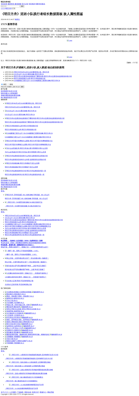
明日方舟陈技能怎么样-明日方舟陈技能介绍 (29, 78)
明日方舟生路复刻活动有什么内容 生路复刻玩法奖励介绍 (25, 230)
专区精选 (31, 4)
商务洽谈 (28, 392)
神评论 (17, 19)
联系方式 (35, 392)
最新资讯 (11, 4)
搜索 (22, 6)
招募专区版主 (40, 4)
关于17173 (4, 392)
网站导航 (50, 392)
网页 (5, 84)
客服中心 (43, 392)
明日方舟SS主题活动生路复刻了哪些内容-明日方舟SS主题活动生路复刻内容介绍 (43, 76)
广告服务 (20, 392)
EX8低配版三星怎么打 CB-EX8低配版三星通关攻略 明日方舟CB (37, 80)
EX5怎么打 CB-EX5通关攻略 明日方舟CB (29, 74)
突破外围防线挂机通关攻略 (10, 95)
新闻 (11, 84)
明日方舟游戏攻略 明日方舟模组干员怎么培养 (21, 232)
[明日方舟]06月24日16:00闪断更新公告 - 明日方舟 (31, 72)
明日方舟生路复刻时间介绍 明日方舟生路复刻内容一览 (24, 235)
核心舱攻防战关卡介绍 (9, 97)
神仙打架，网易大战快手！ (10, 247)
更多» (3, 191)
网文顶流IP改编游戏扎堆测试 (35, 243)
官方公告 (25, 4)
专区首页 (4, 4)
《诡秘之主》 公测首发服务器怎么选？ (34, 247)
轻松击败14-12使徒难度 (9, 93)
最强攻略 (18, 4)
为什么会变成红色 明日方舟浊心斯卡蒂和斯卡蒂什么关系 (25, 228)
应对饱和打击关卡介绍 (9, 91)
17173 (3, 8)
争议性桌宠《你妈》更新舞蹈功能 (13, 243)
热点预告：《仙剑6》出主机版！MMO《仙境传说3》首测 (22, 240)
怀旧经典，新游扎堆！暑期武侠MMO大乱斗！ (17, 245)
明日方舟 (8, 8)
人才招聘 (12, 392)
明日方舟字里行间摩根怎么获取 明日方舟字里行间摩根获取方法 (28, 226)
